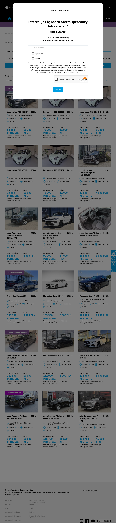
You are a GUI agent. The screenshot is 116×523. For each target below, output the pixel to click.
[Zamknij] (100, 6)
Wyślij (58, 90)
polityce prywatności (72, 72)
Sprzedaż (39, 53)
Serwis (38, 58)
